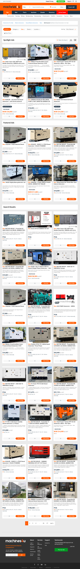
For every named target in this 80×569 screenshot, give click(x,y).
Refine (7, 29)
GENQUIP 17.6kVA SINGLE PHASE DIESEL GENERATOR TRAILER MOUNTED (39, 183)
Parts (24, 12)
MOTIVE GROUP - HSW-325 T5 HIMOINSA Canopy (64, 267)
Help (46, 545)
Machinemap (48, 567)
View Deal (71, 78)
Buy (7, 12)
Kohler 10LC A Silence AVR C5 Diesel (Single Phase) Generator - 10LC (39, 267)
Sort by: (63, 29)
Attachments (46, 16)
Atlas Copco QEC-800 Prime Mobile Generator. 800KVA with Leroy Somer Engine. (13, 62)
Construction (10, 16)
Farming (17, 16)
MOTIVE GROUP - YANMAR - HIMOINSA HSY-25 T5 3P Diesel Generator (37, 462)
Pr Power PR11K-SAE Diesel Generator (37, 384)
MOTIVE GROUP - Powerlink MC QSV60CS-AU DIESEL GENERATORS (13, 267)
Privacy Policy (33, 567)
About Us (32, 549)
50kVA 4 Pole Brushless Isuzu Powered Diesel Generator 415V (38, 62)
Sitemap (40, 567)
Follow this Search (63, 40)
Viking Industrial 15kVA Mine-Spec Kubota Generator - (65, 183)
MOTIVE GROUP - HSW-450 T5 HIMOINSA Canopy (13, 384)
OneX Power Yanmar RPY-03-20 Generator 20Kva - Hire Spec (64, 62)
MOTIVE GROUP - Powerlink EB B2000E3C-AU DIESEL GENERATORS (64, 500)
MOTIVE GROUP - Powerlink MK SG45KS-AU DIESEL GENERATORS (64, 384)
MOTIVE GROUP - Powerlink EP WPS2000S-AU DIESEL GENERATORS (13, 500)
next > (52, 523)
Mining (22, 16)
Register (32, 544)
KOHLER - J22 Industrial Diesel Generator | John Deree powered (13, 100)
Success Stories (32, 554)
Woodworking (37, 16)
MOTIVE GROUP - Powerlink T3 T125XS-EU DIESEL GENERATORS (38, 422)
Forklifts (53, 16)
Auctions (33, 12)
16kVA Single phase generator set (14, 182)
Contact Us (47, 543)
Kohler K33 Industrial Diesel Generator (63, 100)
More (71, 16)
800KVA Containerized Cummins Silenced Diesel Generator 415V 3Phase (39, 500)
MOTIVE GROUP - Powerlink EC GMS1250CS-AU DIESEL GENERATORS (14, 229)
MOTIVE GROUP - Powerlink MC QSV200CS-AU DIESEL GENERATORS (64, 345)
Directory (52, 12)
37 (47, 523)
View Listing (20, 78)
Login (31, 543)
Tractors (66, 16)
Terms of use (24, 567)
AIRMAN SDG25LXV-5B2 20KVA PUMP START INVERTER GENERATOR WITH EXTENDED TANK (39, 100)
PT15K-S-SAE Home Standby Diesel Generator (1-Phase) (12, 422)
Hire (16, 12)
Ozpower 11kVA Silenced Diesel (13, 144)
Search (70, 7)
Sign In (69, 1)
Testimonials (33, 551)
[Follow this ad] (9, 78)
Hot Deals (63, 12)
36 (43, 523)
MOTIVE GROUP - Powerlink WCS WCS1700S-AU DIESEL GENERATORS (39, 307)
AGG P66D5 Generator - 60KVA (64, 306)
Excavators (59, 16)
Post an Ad (61, 1)
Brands (43, 12)
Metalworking (29, 16)
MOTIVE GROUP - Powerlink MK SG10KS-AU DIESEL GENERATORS (64, 145)
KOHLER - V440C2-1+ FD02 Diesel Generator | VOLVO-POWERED (39, 145)
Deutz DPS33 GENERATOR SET (38, 228)
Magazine (32, 547)
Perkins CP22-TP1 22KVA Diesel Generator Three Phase (39, 345)
